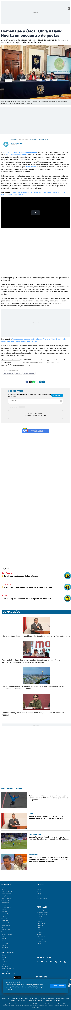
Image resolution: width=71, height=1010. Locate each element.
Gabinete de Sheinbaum (5, 901)
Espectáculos (5, 925)
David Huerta (8, 373)
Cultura (14, 139)
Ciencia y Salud (6, 934)
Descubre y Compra (43, 910)
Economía (4, 920)
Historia (13, 1000)
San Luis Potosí (42, 898)
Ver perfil (14, 145)
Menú (3, 941)
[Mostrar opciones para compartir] (69, 8)
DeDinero (40, 930)
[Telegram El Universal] (37, 962)
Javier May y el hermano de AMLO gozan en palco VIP (27, 598)
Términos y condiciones (45, 1000)
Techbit (3, 938)
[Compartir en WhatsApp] (33, 382)
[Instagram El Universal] (56, 962)
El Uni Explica (6, 898)
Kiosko (4, 596)
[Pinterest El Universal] (61, 962)
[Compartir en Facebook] (27, 382)
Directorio (5, 998)
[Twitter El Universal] (46, 962)
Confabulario (5, 929)
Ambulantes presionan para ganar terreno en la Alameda (29, 587)
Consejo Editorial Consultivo (19, 998)
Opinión (6, 568)
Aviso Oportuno (42, 914)
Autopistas (5, 947)
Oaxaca (39, 889)
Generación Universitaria (41, 922)
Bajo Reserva (7, 573)
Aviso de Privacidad (62, 998)
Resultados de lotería (41, 942)
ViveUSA (39, 932)
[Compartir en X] (30, 382)
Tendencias (5, 932)
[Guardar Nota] (43, 382)
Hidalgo (39, 893)
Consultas (4, 950)
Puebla (39, 891)
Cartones (4, 918)
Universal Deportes (7, 923)
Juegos (39, 934)
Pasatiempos (41, 936)
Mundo (3, 905)
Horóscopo (40, 939)
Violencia (44, 998)
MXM (3, 936)
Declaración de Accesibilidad (27, 1000)
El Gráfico (40, 925)
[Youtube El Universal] (51, 962)
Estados (4, 911)
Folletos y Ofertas (42, 912)
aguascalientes (29, 373)
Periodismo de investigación (6, 895)
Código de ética (34, 998)
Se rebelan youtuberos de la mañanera (21, 576)
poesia (18, 373)
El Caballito (6, 584)
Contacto (57, 1000)
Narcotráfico (5, 914)
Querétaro (40, 896)
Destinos (4, 945)
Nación (3, 887)
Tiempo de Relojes (7, 968)
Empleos (39, 916)
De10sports (40, 927)
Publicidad (51, 998)
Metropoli (4, 909)
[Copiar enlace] (40, 382)
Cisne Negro (5, 970)
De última (4, 943)
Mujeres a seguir (6, 891)
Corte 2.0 (4, 889)
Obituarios (40, 919)
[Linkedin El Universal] (65, 962)
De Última (4, 962)
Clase (3, 955)
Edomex (39, 887)
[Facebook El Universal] (42, 962)
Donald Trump (6, 907)
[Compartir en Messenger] (37, 382)
